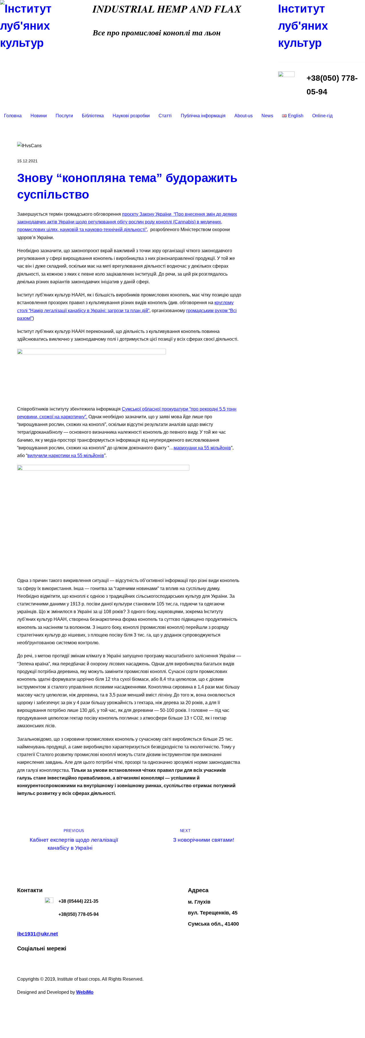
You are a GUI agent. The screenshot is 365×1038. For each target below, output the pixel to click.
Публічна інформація (203, 115)
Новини (39, 115)
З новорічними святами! (203, 836)
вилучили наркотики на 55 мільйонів (65, 455)
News (267, 115)
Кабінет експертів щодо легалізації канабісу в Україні (74, 840)
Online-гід (322, 115)
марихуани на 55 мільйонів (202, 447)
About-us (243, 115)
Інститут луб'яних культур (303, 25)
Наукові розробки (131, 115)
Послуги (64, 115)
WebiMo (85, 992)
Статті (165, 115)
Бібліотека (93, 115)
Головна (13, 115)
